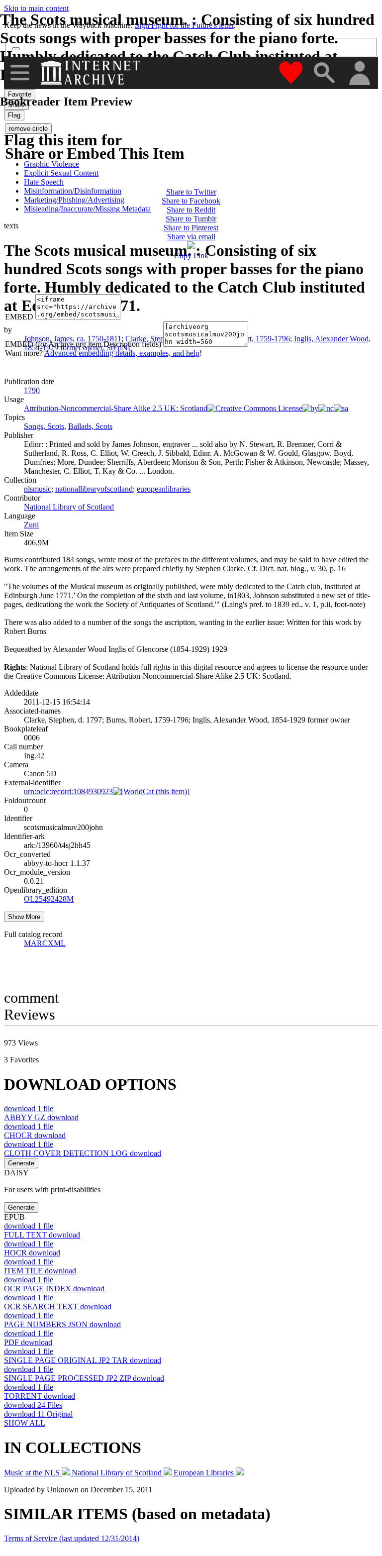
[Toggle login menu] (359, 74)
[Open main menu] (20, 73)
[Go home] (92, 73)
